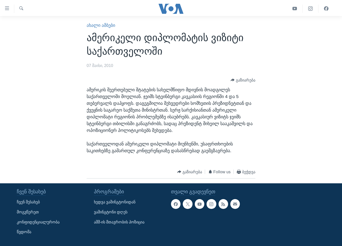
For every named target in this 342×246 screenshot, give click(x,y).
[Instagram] (310, 9)
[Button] (243, 80)
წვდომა (24, 232)
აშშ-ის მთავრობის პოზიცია (119, 222)
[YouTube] (295, 9)
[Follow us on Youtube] (199, 204)
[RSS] (223, 204)
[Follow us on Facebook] (176, 204)
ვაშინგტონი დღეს (110, 212)
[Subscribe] (235, 204)
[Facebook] (326, 9)
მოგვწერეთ (28, 212)
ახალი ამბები (101, 25)
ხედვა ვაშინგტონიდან (114, 202)
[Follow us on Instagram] (211, 204)
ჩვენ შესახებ (28, 202)
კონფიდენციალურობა (38, 222)
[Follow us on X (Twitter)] (187, 204)
